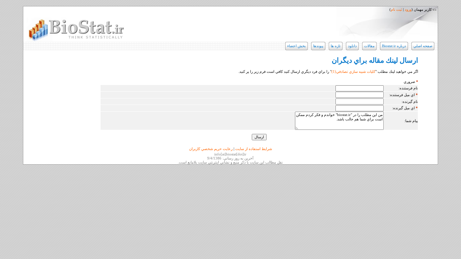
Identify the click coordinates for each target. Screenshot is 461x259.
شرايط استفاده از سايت (253, 149)
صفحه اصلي (422, 46)
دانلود (352, 46)
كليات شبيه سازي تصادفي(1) (353, 71)
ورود (408, 9)
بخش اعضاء (296, 46)
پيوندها (318, 46)
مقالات (369, 46)
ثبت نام (396, 9)
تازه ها (336, 46)
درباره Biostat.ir (394, 46)
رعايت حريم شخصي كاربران (211, 149)
